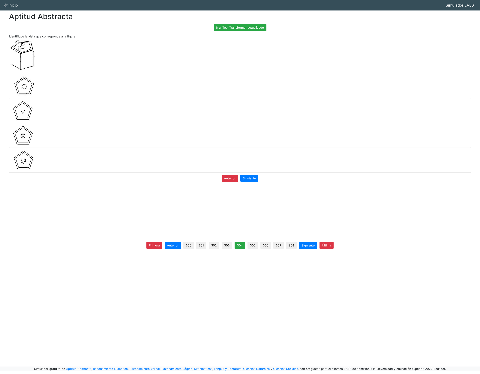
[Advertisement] (240, 213)
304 (240, 245)
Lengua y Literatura (228, 369)
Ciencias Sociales (285, 369)
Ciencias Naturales (256, 369)
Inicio (13, 5)
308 (291, 245)
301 (201, 245)
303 (227, 245)
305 (253, 245)
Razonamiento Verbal (145, 369)
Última (326, 245)
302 (214, 245)
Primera (154, 245)
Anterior (230, 178)
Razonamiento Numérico (110, 369)
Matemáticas (203, 369)
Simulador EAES (460, 5)
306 (265, 245)
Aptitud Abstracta (78, 369)
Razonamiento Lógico (176, 369)
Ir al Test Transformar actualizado (240, 27)
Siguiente (249, 178)
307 (278, 245)
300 (188, 245)
